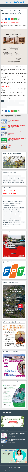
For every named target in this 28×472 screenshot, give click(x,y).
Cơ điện (17, 103)
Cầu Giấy (9, 176)
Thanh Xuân (20, 180)
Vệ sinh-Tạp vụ (6, 224)
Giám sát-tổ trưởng (5, 105)
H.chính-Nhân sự (6, 211)
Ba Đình (9, 16)
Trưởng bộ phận (16, 222)
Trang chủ (10, 467)
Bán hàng (12, 203)
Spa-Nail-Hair (12, 218)
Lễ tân (8, 213)
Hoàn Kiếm (5, 178)
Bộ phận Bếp (22, 101)
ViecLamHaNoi (21, 470)
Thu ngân (5, 220)
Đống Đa (22, 182)
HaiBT (14, 176)
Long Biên (22, 178)
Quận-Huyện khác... (7, 180)
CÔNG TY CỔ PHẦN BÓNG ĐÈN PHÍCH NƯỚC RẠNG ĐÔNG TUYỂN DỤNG (17, 126)
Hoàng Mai (11, 178)
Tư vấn (22, 222)
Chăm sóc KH (13, 205)
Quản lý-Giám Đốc (6, 216)
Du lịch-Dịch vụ (15, 207)
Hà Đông (17, 178)
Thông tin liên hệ (17, 467)
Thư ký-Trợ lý (11, 220)
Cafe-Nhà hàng (11, 103)
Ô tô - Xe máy (5, 226)
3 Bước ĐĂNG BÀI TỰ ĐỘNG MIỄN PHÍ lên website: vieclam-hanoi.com (16, 120)
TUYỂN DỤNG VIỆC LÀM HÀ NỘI (14, 2)
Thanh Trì (14, 180)
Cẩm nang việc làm (7, 207)
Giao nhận (22, 207)
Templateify (10, 470)
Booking (20, 201)
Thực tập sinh (21, 105)
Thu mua (18, 218)
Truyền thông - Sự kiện (7, 222)
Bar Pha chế (11, 101)
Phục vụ (15, 105)
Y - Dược (18, 224)
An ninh (4, 201)
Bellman (17, 101)
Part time (13, 213)
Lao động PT (18, 211)
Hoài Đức (19, 176)
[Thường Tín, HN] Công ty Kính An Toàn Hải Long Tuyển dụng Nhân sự (16, 139)
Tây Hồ (4, 182)
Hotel (11, 105)
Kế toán (12, 211)
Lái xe (4, 213)
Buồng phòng (4, 103)
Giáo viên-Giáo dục (15, 209)
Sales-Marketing (15, 216)
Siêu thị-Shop (5, 218)
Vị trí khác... (4, 106)
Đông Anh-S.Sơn (15, 182)
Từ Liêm (9, 182)
